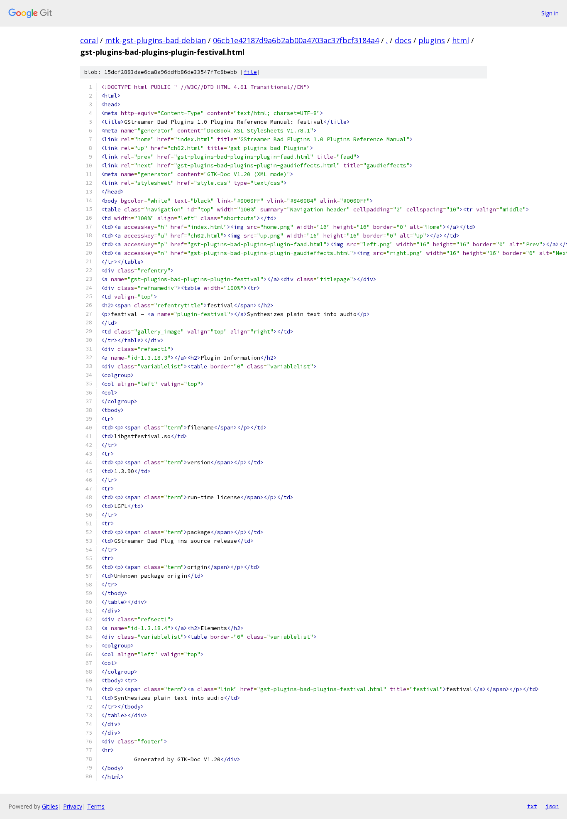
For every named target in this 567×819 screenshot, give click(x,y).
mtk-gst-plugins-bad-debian (155, 40)
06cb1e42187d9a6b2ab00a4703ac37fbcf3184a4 (296, 40)
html (460, 40)
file (250, 72)
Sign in (550, 13)
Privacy (72, 806)
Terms (96, 806)
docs (403, 40)
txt (532, 806)
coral (89, 40)
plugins (431, 40)
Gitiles (50, 806)
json (552, 806)
